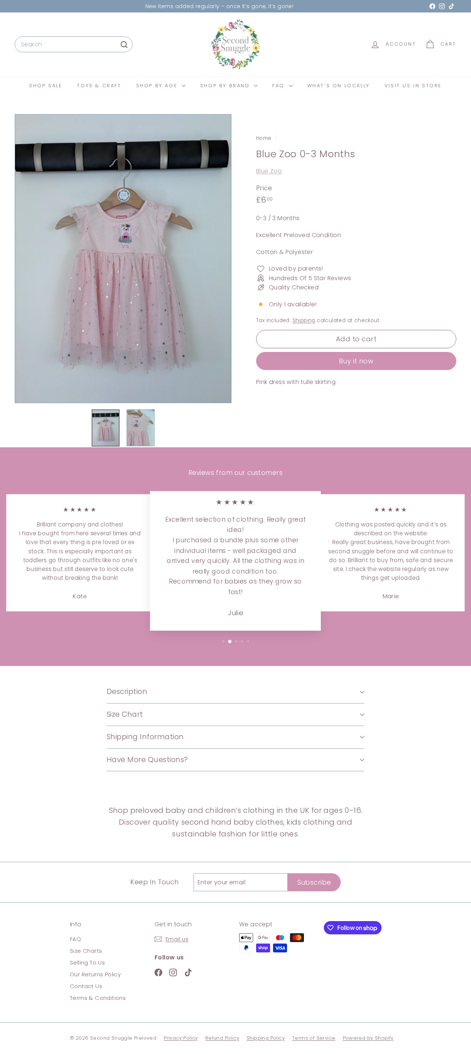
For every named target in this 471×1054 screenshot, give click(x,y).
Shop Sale (45, 85)
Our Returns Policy (95, 974)
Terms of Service (313, 1037)
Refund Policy (222, 1037)
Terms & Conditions (98, 998)
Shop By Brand (226, 85)
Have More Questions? (147, 760)
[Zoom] (123, 258)
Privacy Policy (181, 1037)
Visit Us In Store (413, 85)
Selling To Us (87, 962)
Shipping (304, 320)
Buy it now (356, 361)
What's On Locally (338, 85)
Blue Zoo (269, 171)
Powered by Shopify (368, 1037)
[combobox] (73, 44)
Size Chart (125, 714)
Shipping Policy (266, 1037)
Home (264, 138)
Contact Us (86, 986)
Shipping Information (145, 737)
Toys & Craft (99, 85)
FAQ (279, 85)
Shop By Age (158, 85)
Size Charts (86, 951)
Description (127, 692)
